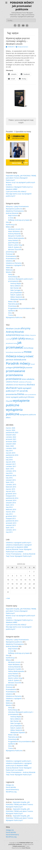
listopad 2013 (11, 518)
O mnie (10, 218)
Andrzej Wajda (15, 283)
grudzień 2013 (11, 516)
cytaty (21, 338)
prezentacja (10, 252)
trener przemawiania (30, 394)
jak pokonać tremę (11, 343)
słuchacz (31, 384)
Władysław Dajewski (17, 299)
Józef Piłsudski (13, 243)
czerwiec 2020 (11, 448)
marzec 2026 (10, 428)
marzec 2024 (10, 430)
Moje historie (13, 215)
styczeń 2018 (10, 462)
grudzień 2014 (11, 494)
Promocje (9, 254)
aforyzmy (25, 328)
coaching (8, 339)
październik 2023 (12, 432)
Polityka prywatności (19, 846)
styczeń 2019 (10, 453)
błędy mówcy (25, 335)
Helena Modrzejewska (16, 238)
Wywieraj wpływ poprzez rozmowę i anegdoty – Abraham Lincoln (18, 41)
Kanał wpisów (11, 787)
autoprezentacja (13, 335)
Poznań (32, 364)
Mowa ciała (12, 302)
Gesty (10, 274)
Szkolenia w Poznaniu (13, 263)
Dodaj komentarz (23, 47)
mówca (11, 356)
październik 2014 (12, 498)
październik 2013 (12, 521)
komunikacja (28, 348)
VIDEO (8, 268)
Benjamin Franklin (14, 236)
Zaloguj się (10, 785)
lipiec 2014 (10, 505)
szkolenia (30, 379)
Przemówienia (11, 258)
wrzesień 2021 (11, 439)
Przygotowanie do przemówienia (20, 308)
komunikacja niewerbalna (13, 352)
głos (33, 339)
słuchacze (11, 387)
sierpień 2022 (11, 435)
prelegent (9, 367)
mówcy (20, 356)
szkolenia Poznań (12, 382)
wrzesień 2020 (11, 441)
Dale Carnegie (15, 290)
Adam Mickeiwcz (14, 231)
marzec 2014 (10, 512)
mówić (29, 356)
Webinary (9, 270)
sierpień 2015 (11, 480)
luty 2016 (9, 478)
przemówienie (13, 379)
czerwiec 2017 (11, 466)
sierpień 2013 (11, 525)
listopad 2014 (11, 496)
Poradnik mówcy (18, 363)
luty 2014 (9, 514)
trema (20, 394)
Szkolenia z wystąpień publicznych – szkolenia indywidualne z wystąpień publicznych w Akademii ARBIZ (19, 545)
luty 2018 (9, 460)
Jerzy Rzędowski (16, 292)
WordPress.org (11, 792)
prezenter (28, 367)
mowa (27, 351)
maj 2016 (9, 473)
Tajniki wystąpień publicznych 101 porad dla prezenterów (18, 391)
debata (28, 338)
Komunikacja (12, 277)
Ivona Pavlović (13, 240)
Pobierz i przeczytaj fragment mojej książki (21, 121)
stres (24, 379)
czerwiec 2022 (11, 437)
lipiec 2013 (10, 528)
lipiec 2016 (10, 469)
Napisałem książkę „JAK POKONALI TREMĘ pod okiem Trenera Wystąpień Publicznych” (21, 178)
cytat (14, 338)
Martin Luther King (15, 245)
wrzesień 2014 (11, 500)
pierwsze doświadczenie (16, 359)
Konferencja (10, 225)
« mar (8, 598)
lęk (22, 352)
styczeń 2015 (10, 491)
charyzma (33, 335)
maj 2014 (9, 507)
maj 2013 (9, 532)
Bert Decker (14, 288)
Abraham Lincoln (14, 229)
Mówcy (8, 227)
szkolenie (9, 385)
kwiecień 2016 (11, 475)
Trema (10, 315)
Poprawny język (13, 304)
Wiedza (8, 272)
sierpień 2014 (11, 503)
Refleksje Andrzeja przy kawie (19, 220)
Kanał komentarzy (12, 789)
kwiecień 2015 (11, 487)
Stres (10, 313)
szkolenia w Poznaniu (25, 382)
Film (7, 222)
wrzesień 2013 (11, 523)
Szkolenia (9, 261)
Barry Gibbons (15, 286)
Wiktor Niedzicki (16, 297)
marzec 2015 (10, 489)
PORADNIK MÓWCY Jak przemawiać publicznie (22, 6)
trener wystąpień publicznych (17, 397)
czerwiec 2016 (11, 471)
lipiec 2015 (10, 482)
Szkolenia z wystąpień (14, 265)
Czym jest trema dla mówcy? (16, 191)
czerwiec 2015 (11, 484)
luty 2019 (9, 451)
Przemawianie (11, 256)
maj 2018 (9, 457)
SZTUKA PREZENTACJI (19, 385)
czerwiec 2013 (11, 530)
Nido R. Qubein (13, 247)
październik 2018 (12, 455)
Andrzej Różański (12, 213)
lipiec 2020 (10, 446)
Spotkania (11, 311)
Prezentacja (12, 306)
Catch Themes (26, 848)
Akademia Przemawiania (15, 211)
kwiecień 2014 (11, 509)
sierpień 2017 (11, 464)
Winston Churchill (14, 249)
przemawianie (15, 371)
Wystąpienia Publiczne (14, 317)
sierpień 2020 (11, 444)
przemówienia (14, 375)
